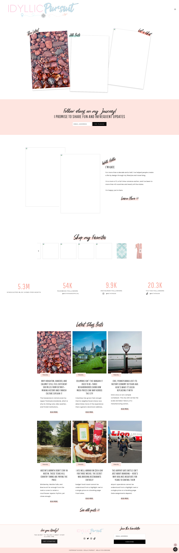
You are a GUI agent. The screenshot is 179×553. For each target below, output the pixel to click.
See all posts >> (89, 510)
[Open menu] (175, 9)
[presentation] (54, 352)
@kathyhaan (111, 293)
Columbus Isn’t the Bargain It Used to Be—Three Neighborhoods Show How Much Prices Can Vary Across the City (89, 387)
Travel (45, 375)
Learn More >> (129, 198)
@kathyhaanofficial (70, 293)
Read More (54, 412)
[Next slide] (140, 251)
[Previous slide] (38, 251)
